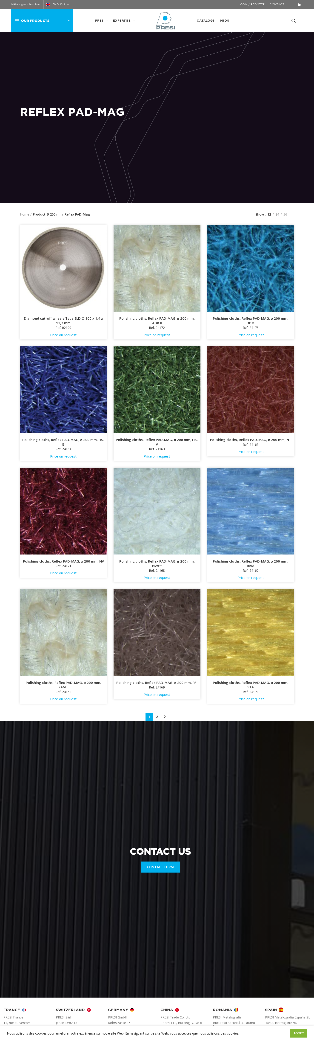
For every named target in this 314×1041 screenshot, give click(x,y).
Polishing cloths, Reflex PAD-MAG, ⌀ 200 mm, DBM (250, 320)
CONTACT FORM (160, 867)
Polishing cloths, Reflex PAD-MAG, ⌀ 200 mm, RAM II (63, 684)
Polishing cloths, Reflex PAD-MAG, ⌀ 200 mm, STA (250, 684)
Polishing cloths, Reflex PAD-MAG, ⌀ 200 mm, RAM (250, 563)
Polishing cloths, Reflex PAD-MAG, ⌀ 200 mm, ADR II (157, 320)
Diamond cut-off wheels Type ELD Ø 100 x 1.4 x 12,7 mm (63, 320)
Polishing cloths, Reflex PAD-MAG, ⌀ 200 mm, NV (63, 561)
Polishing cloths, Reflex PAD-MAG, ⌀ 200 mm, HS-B (63, 442)
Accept (299, 1033)
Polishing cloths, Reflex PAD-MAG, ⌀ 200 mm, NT (250, 440)
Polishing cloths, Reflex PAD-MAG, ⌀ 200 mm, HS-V (157, 442)
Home (24, 214)
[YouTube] (293, 5)
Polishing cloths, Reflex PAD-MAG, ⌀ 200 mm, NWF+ (157, 563)
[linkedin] (300, 5)
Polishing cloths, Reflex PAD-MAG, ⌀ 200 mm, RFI (156, 682)
